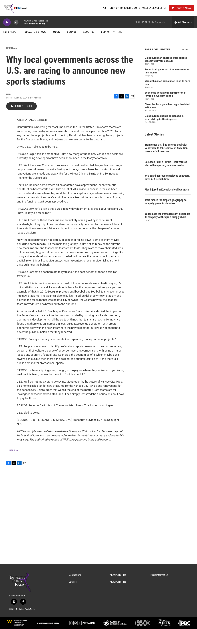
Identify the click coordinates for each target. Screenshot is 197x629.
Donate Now (183, 8)
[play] (6, 22)
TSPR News (9, 32)
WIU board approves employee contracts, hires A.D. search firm (167, 177)
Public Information (159, 575)
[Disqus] (98, 522)
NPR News (11, 48)
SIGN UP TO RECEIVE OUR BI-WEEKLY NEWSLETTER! (138, 8)
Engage (71, 32)
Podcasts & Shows (34, 32)
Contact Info (75, 575)
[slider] (21, 22)
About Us (88, 32)
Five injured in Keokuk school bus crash (167, 189)
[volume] (16, 22)
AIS (120, 32)
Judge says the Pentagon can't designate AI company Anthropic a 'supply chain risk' (167, 217)
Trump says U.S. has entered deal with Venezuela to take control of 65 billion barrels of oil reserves (166, 148)
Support (106, 32)
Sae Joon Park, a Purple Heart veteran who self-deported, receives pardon (166, 163)
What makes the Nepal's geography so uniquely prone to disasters (166, 201)
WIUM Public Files (117, 575)
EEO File (73, 582)
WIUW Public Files (117, 582)
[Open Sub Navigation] (18, 32)
